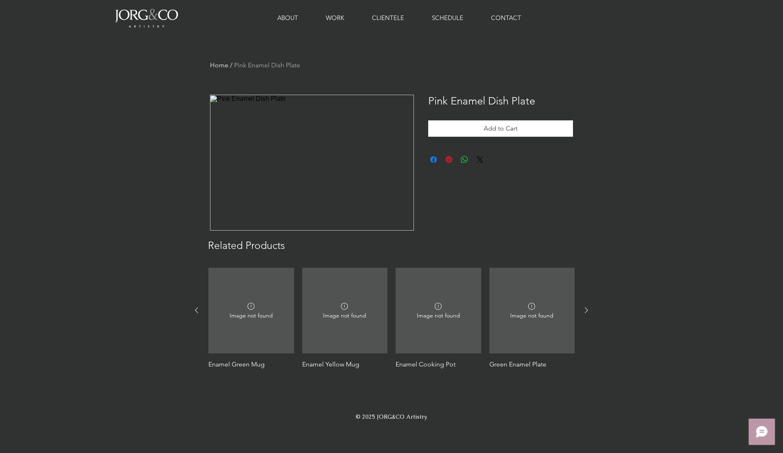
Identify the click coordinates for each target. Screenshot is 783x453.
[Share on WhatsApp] (464, 159)
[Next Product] (586, 310)
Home (219, 65)
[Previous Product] (196, 310)
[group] (391, 322)
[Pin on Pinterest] (449, 159)
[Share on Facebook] (433, 159)
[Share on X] (480, 159)
